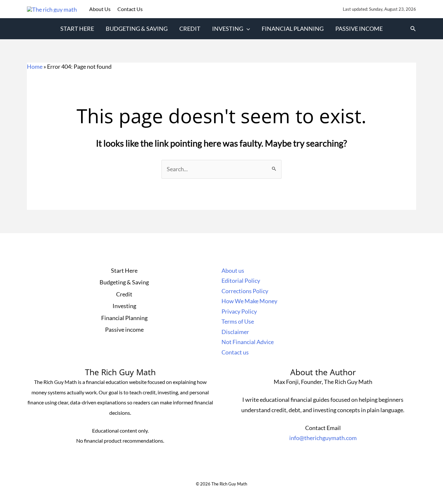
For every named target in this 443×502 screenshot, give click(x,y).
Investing (227, 28)
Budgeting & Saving (137, 28)
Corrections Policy (245, 290)
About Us (100, 9)
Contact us (235, 352)
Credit (189, 28)
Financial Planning (293, 28)
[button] (246, 28)
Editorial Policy (241, 280)
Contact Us (130, 9)
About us (233, 270)
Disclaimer (235, 331)
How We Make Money (249, 301)
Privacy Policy (239, 311)
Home (34, 66)
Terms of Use (238, 321)
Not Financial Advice (248, 341)
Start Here (77, 28)
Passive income (359, 28)
